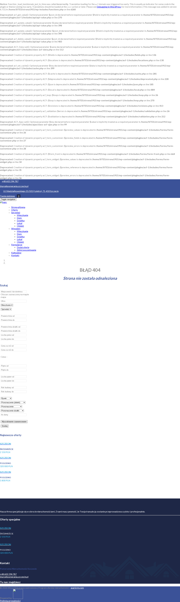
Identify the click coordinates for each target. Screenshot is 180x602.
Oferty (14, 209)
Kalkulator (16, 252)
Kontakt (15, 255)
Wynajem (15, 228)
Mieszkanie (22, 215)
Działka (20, 220)
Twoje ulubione (9, 196)
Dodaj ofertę (23, 247)
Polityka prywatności (10, 600)
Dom (19, 217)
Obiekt (20, 226)
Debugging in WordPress (109, 6)
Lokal (19, 223)
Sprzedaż (15, 212)
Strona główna (18, 207)
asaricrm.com (77, 587)
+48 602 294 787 (10, 181)
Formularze (16, 244)
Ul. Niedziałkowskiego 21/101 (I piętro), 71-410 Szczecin (31, 191)
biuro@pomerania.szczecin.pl (14, 186)
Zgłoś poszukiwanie (26, 250)
